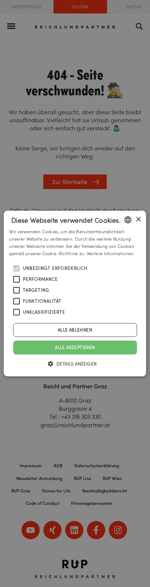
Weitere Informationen (110, 253)
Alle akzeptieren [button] (75, 347)
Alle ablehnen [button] (75, 330)
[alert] (75, 293)
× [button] (138, 219)
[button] (75, 363)
